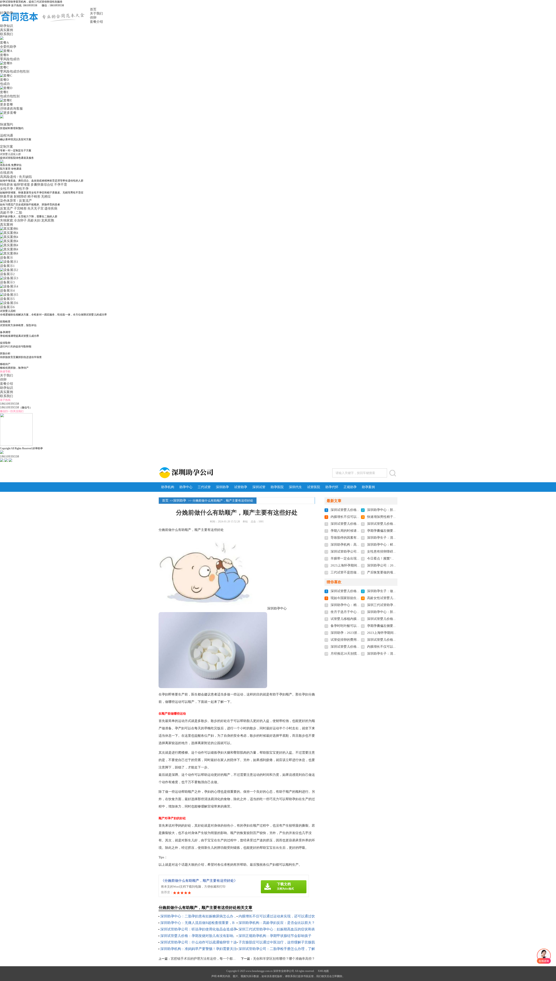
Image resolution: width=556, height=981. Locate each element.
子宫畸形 (20, 208)
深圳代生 (295, 487)
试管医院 (313, 487)
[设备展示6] (9, 303)
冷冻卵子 (20, 220)
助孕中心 (185, 487)
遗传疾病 (50, 208)
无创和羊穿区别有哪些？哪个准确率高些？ (284, 958)
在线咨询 (6, 172)
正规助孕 (350, 487)
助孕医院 (277, 487)
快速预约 (6, 124)
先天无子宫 (35, 208)
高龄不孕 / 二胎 (11, 212)
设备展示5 (7, 299)
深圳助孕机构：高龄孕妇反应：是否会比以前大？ (276, 923)
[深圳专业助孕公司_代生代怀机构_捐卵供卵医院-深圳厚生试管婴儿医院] (203, 472)
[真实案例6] (9, 228)
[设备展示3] (9, 278)
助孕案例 (368, 487)
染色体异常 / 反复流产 (16, 200)
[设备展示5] (9, 294)
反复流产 (6, 208)
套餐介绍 (96, 21)
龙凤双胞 (47, 220)
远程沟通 (6, 135)
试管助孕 (240, 487)
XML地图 (323, 971)
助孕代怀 (331, 487)
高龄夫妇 (33, 220)
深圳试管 (258, 487)
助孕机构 (167, 487)
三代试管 (204, 487)
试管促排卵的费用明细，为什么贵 (355, 639)
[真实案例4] (9, 233)
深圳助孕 (222, 487)
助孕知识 (6, 26)
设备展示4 (7, 290)
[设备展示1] (9, 261)
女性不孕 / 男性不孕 (15, 188)
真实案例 (6, 30)
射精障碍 (20, 196)
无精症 (46, 196)
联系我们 (6, 34)
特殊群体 (6, 184)
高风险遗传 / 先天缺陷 (16, 176)
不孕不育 (60, 184)
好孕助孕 (6, 13)
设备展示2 (7, 274)
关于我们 (96, 13)
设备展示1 (7, 266)
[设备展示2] (9, 270)
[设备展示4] (9, 286)
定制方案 (6, 146)
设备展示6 (7, 307)
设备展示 (6, 257)
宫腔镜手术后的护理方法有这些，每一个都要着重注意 (210, 958)
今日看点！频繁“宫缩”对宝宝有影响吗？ (396, 558)
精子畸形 (33, 196)
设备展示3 (7, 282)
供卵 (93, 17)
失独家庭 (6, 220)
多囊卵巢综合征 (42, 184)
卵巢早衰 (6, 196)
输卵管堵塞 (22, 184)
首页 (93, 9)
